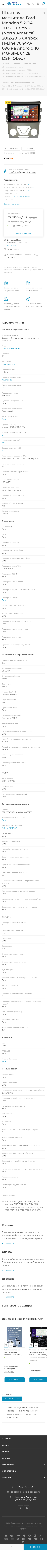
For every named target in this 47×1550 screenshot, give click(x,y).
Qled (4, 419)
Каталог (6, 1439)
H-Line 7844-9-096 (22, 197)
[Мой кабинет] (38, 4)
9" (3, 387)
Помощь (6, 1477)
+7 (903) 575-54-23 (24, 1487)
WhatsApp (26, 1508)
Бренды (6, 1458)
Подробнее (11, 245)
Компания (8, 1465)
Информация (9, 1471)
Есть (4, 600)
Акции (5, 1445)
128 (28, 184)
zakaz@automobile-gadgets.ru (25, 1492)
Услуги (6, 1452)
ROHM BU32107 (9, 828)
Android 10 (7, 380)
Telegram (20, 1508)
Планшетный (8, 364)
